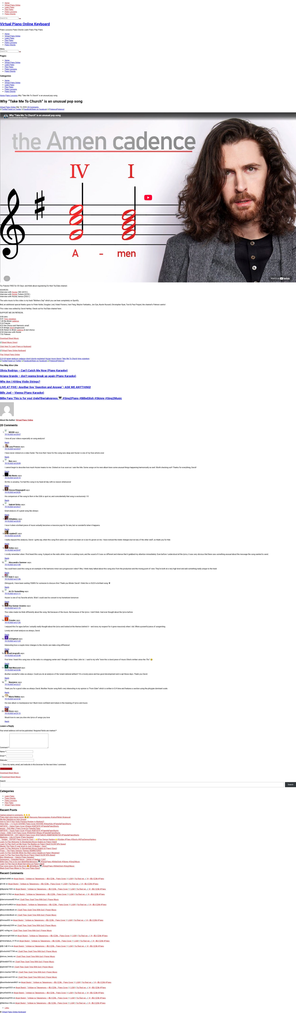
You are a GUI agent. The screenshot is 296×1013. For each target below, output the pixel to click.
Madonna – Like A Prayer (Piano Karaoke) (17, 837)
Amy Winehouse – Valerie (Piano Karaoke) (17, 857)
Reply (7, 442)
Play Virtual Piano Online (10, 354)
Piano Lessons (11, 12)
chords (34, 359)
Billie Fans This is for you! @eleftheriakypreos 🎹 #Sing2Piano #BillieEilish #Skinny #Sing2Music (61, 398)
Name (3, 751)
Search (3, 781)
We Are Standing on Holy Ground (13, 819)
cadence (15, 321)
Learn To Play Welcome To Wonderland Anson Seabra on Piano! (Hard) (28, 842)
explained (41, 359)
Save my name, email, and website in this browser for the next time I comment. (34, 764)
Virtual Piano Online (12, 5)
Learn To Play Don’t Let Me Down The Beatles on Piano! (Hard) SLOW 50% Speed (33, 844)
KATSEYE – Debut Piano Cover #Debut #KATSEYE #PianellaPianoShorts (29, 826)
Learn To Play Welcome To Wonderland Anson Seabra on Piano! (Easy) (28, 848)
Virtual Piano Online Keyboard (25, 24)
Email (3, 756)
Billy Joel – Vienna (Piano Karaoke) (22, 392)
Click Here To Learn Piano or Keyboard (15, 346)
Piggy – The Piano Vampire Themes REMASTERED (20, 851)
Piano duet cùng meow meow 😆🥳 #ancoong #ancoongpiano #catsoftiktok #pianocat (35, 817)
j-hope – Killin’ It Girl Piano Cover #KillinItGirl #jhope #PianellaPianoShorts (30, 833)
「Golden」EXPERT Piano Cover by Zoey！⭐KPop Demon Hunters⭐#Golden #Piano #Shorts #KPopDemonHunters (48, 839)
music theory (56, 359)
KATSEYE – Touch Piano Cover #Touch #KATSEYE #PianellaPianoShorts (29, 831)
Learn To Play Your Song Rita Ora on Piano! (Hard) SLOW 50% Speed (27, 855)
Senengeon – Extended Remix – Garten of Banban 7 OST (23, 859)
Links (7, 1008)
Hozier (14, 292)
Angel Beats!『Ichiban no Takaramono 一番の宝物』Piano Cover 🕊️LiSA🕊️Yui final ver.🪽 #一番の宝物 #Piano (59, 879)
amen (9, 359)
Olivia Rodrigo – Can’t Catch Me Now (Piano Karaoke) (34, 370)
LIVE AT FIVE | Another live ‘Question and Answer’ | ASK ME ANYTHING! (45, 387)
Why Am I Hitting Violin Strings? (20, 381)
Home (7, 3)
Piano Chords (10, 14)
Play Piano (9, 9)
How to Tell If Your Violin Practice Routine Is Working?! (22, 822)
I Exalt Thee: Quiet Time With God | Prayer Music (39, 899)
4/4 (4, 359)
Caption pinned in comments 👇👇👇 (15, 815)
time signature (83, 359)
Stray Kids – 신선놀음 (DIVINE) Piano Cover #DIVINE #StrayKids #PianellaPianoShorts (35, 824)
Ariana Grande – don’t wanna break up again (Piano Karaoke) (38, 376)
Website (3, 760)
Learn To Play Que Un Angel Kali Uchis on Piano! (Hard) (22, 864)
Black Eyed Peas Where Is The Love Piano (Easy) (20, 868)
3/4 (1, 359)
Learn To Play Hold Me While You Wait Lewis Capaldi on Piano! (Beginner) (30, 853)
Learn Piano (9, 7)
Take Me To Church (69, 359)
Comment (4, 747)
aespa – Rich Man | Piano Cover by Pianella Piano (20, 828)
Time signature (10, 319)
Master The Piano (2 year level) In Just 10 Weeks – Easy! (23, 846)
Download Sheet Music (9, 338)
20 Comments (33, 107)
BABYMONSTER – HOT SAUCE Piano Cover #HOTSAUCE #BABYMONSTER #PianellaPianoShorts (39, 835)
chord (12, 328)
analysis (15, 359)
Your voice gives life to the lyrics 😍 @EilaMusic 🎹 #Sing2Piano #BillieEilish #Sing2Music (37, 866)
